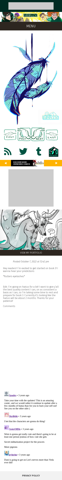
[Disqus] (31, 347)
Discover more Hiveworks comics (21, 163)
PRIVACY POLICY (31, 475)
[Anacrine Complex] (31, 20)
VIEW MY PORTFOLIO (31, 252)
